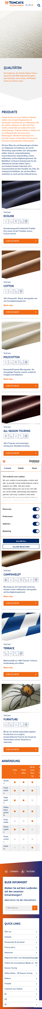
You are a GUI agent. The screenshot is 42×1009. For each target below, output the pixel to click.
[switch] (36, 516)
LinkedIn (14, 871)
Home (2, 106)
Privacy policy (10, 947)
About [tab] (34, 468)
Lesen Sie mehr (12, 241)
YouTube (30, 871)
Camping (8, 937)
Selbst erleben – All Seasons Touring (18, 973)
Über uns (8, 932)
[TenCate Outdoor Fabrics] (14, 3)
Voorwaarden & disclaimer (15, 942)
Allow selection (21, 547)
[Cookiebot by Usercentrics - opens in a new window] (29, 461)
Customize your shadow (13, 989)
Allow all (21, 541)
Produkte (8, 984)
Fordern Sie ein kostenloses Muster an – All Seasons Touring (21, 965)
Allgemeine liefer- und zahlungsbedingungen (21, 958)
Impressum (9, 953)
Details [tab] (21, 468)
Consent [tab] (7, 468)
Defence (8, 978)
